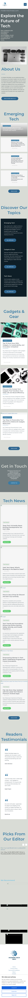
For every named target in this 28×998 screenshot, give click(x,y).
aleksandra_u (6, 598)
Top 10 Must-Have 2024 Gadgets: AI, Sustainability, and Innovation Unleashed (13, 345)
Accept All (14, 987)
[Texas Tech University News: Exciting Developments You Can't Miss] (14, 512)
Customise (14, 991)
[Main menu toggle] (25, 4)
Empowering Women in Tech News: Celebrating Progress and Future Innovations (14, 659)
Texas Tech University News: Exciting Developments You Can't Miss (12, 527)
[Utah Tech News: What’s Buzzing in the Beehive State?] (14, 554)
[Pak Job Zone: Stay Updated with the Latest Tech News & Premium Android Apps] (14, 682)
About (14, 972)
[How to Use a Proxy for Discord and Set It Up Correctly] (3, 587)
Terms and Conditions (14, 970)
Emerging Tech (6, 125)
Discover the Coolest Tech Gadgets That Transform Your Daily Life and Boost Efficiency (13, 390)
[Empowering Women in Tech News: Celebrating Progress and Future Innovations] (7, 650)
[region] (14, 986)
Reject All (14, 995)
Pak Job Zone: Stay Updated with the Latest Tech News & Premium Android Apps (13, 691)
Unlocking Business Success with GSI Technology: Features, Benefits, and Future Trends (17, 160)
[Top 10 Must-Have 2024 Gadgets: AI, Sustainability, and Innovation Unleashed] (14, 330)
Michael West (6, 132)
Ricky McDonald (7, 362)
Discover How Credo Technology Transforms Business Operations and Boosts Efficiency (18, 144)
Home (14, 966)
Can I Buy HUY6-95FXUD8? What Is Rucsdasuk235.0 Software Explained (13, 853)
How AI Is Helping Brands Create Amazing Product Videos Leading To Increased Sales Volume (13, 129)
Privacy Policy (14, 968)
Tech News (6, 522)
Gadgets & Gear (7, 340)
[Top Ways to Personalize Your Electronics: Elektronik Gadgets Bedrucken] (9, 413)
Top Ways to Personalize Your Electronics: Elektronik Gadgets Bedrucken (14, 421)
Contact (14, 973)
